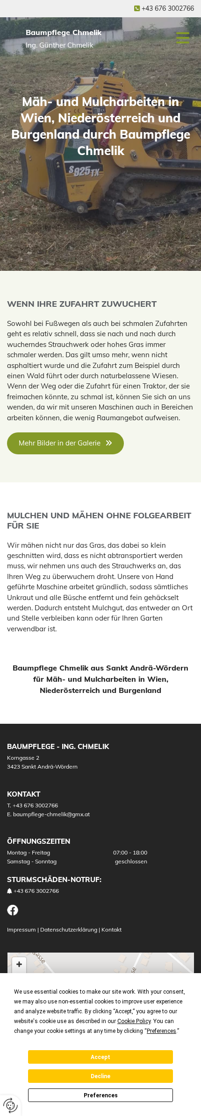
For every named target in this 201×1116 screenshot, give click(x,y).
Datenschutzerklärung (68, 929)
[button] (174, 38)
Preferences (101, 1095)
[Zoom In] (19, 964)
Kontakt (111, 929)
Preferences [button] (161, 1031)
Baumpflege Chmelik (63, 32)
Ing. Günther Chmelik (59, 45)
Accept (100, 1057)
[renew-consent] (10, 1105)
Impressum (21, 929)
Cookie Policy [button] (134, 1021)
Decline (100, 1076)
